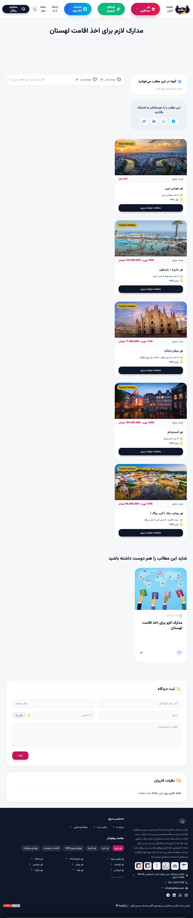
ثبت (20, 756)
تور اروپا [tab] (118, 848)
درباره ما (120, 827)
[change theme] (35, 9)
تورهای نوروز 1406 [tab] (73, 848)
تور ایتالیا (39, 859)
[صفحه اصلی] (183, 9)
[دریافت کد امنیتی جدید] (28, 715)
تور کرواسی (119, 870)
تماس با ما (102, 827)
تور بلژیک (38, 870)
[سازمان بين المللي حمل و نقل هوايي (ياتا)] (175, 866)
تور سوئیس (38, 864)
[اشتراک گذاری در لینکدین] (154, 121)
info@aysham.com (174, 888)
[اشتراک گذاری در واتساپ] (164, 121)
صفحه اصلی (169, 9)
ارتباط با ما (55, 9)
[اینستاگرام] (186, 895)
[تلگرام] (168, 895)
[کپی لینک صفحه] (144, 121)
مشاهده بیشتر (117, 877)
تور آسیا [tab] (105, 848)
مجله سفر (43, 9)
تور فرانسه (119, 864)
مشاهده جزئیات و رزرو (151, 208)
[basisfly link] (11, 905)
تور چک (80, 870)
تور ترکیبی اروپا (117, 859)
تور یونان (79, 864)
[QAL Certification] (148, 866)
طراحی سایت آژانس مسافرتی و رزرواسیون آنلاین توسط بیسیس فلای (160, 905)
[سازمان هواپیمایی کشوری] (184, 866)
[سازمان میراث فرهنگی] (166, 866)
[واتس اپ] (180, 895)
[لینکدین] (174, 895)
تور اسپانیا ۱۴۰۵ (76, 859)
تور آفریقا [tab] (92, 848)
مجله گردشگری (81, 827)
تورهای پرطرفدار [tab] (31, 848)
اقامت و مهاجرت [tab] (51, 848)
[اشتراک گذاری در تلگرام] (173, 121)
